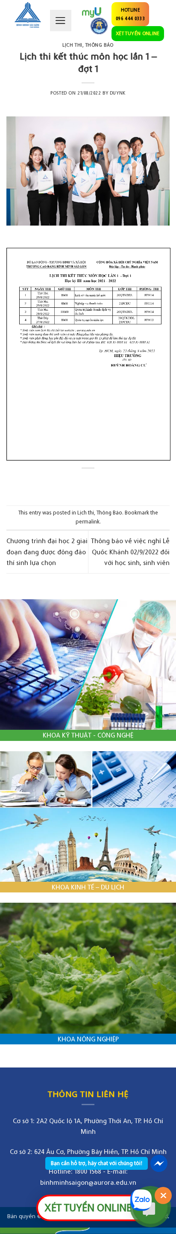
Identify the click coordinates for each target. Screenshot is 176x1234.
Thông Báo (99, 45)
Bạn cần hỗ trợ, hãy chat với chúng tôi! (96, 1163)
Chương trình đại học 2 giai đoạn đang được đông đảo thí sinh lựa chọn (47, 551)
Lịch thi (72, 45)
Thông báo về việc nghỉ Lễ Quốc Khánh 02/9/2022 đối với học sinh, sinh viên (130, 551)
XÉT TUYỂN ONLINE (138, 33)
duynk (118, 93)
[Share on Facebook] (80, 483)
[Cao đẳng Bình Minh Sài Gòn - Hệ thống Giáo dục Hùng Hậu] (27, 15)
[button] (60, 20)
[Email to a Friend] (96, 483)
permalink (88, 521)
